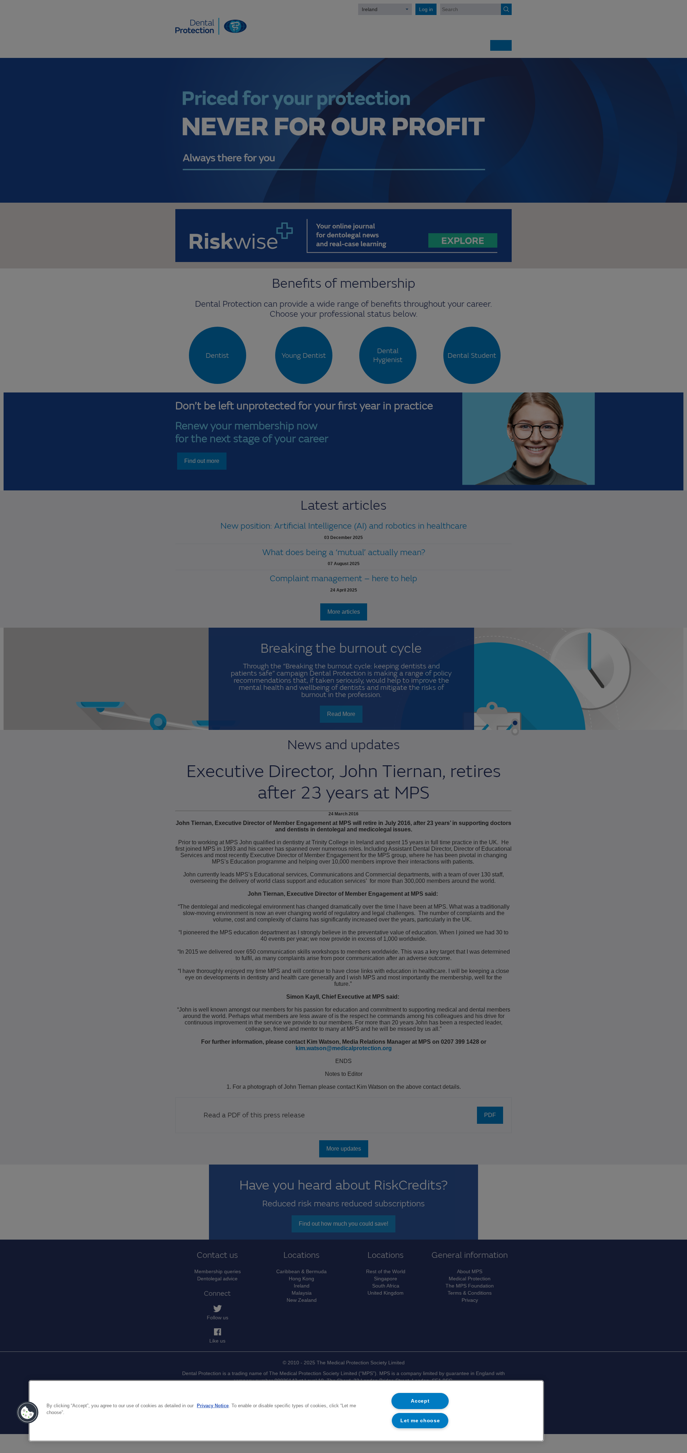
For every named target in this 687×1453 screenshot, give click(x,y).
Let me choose (420, 1420)
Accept (420, 1401)
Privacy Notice (213, 1405)
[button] (27, 1412)
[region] (286, 1411)
